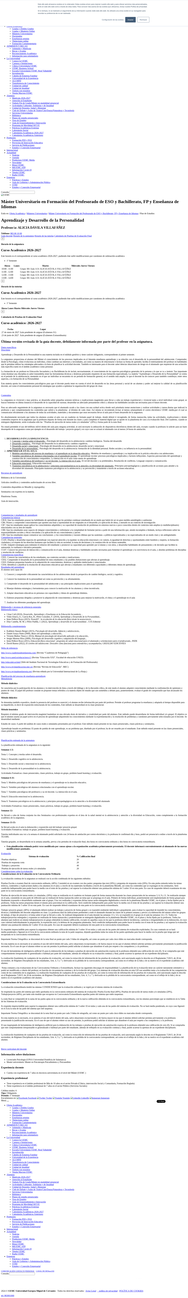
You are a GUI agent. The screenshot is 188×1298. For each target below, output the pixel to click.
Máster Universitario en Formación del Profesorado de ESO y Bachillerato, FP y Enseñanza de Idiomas (93, 213)
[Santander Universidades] (180, 1281)
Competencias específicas (12, 555)
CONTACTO (20, 1271)
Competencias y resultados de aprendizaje (19, 515)
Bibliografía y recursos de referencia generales (21, 607)
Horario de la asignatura (23, 236)
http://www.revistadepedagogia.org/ (16, 671)
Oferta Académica (17, 213)
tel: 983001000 (7, 1295)
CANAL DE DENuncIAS (45, 1271)
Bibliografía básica (9, 609)
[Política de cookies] (98, 1291)
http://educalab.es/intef (11, 662)
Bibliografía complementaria (13, 626)
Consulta (5, 192)
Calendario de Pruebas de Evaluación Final (73, 236)
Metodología (6, 678)
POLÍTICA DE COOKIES (131, 1291)
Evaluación (6, 853)
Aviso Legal (90, 1291)
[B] (8, 1101)
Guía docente (7, 236)
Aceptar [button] (130, 19)
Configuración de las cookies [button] (113, 19)
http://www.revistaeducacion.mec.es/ (17, 667)
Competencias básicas (10, 517)
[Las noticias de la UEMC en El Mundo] (142, 1281)
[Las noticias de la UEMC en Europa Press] (158, 1281)
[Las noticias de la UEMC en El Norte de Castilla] (104, 1281)
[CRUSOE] (169, 1281)
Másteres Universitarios (37, 213)
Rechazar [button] (143, 19)
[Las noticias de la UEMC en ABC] (130, 1281)
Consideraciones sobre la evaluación (17, 871)
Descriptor (5, 350)
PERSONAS (29, 1271)
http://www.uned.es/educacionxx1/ (16, 657)
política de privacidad (108, 1291)
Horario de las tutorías (44, 236)
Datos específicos (8, 347)
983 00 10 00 (16, 233)
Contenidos (6, 395)
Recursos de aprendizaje (11, 473)
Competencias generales (11, 537)
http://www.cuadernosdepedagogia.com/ (18, 653)
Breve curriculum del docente (14, 1049)
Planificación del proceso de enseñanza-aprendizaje (23, 676)
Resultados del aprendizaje (12, 567)
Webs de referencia (9, 648)
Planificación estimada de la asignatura (18, 740)
